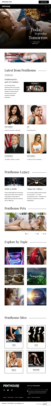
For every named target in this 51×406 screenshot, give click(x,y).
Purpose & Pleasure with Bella (12, 130)
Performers (9, 127)
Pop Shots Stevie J (31, 130)
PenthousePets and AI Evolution (11, 80)
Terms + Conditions (19, 397)
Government (9, 156)
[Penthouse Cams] (12, 403)
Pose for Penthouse (36, 397)
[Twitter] (8, 390)
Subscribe (44, 2)
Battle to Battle (11, 189)
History (4, 397)
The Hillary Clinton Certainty (12, 159)
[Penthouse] (6, 6)
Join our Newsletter (33, 386)
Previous (27, 234)
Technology (9, 75)
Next (37, 234)
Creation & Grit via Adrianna (34, 159)
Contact (28, 397)
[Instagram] (12, 390)
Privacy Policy (10, 397)
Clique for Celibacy (35, 189)
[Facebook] (4, 390)
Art (28, 127)
